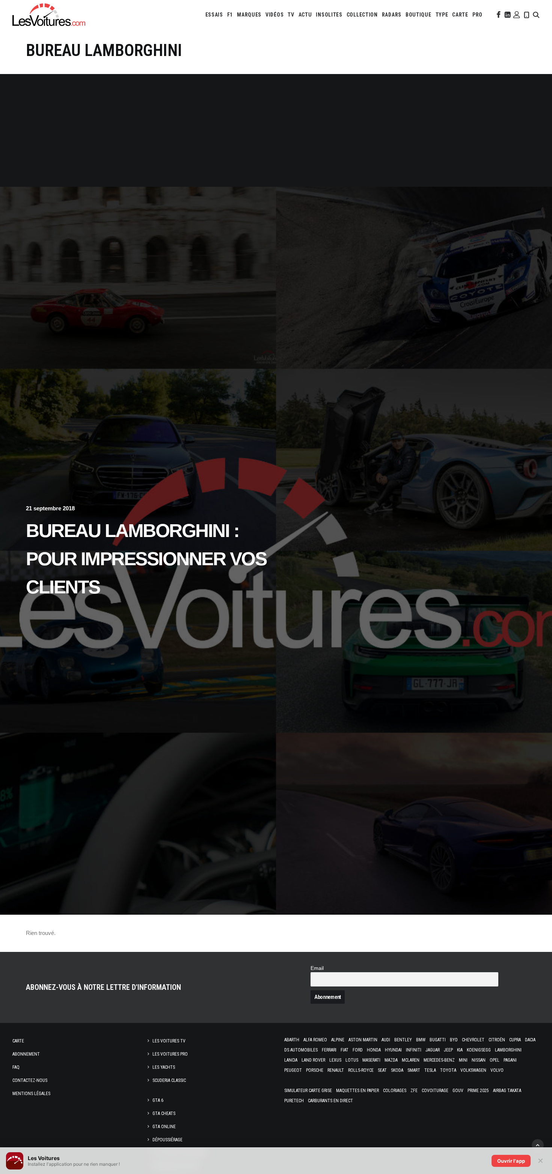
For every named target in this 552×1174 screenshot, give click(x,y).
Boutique (418, 15)
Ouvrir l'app (511, 1161)
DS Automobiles (301, 1050)
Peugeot (293, 1070)
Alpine (337, 1039)
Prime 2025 (478, 1090)
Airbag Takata (507, 1090)
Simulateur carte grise (308, 1090)
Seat (382, 1070)
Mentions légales (31, 1093)
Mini (463, 1060)
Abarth (291, 1039)
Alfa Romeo (315, 1039)
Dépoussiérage (167, 1139)
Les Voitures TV (169, 1041)
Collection (362, 15)
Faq (16, 1067)
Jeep (448, 1050)
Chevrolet (473, 1039)
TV (291, 15)
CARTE (460, 15)
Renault (335, 1070)
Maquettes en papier (357, 1090)
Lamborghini (508, 1050)
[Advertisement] (276, 130)
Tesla (430, 1070)
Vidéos (274, 15)
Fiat (344, 1050)
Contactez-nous (29, 1080)
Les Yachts (163, 1067)
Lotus (351, 1060)
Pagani (510, 1060)
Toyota (448, 1070)
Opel (494, 1060)
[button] (498, 14)
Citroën (497, 1039)
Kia (460, 1050)
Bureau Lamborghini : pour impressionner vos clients (146, 559)
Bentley (403, 1039)
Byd (454, 1039)
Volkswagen (473, 1070)
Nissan (479, 1060)
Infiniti (413, 1050)
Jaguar (432, 1050)
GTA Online (164, 1126)
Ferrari (329, 1050)
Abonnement (26, 1054)
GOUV (457, 1090)
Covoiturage (435, 1090)
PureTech (294, 1100)
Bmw (420, 1039)
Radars (391, 15)
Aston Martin (362, 1039)
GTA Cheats (163, 1113)
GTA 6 (157, 1100)
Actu (305, 15)
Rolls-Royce (361, 1070)
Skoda (397, 1070)
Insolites (329, 15)
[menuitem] (214, 14)
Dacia (530, 1039)
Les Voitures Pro (170, 1054)
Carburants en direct (330, 1100)
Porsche (314, 1070)
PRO (477, 15)
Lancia (290, 1060)
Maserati (371, 1060)
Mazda (391, 1060)
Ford (358, 1050)
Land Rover (313, 1060)
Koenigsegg (479, 1050)
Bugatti (438, 1039)
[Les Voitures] (48, 14)
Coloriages (394, 1090)
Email (317, 968)
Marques (249, 15)
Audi (386, 1039)
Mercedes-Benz (439, 1060)
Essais (214, 15)
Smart (413, 1070)
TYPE (442, 15)
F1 (230, 15)
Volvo (497, 1070)
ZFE (414, 1090)
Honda (374, 1050)
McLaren (410, 1060)
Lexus (335, 1060)
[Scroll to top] (538, 1144)
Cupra (515, 1039)
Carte (18, 1041)
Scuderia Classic (169, 1080)
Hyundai (393, 1050)
